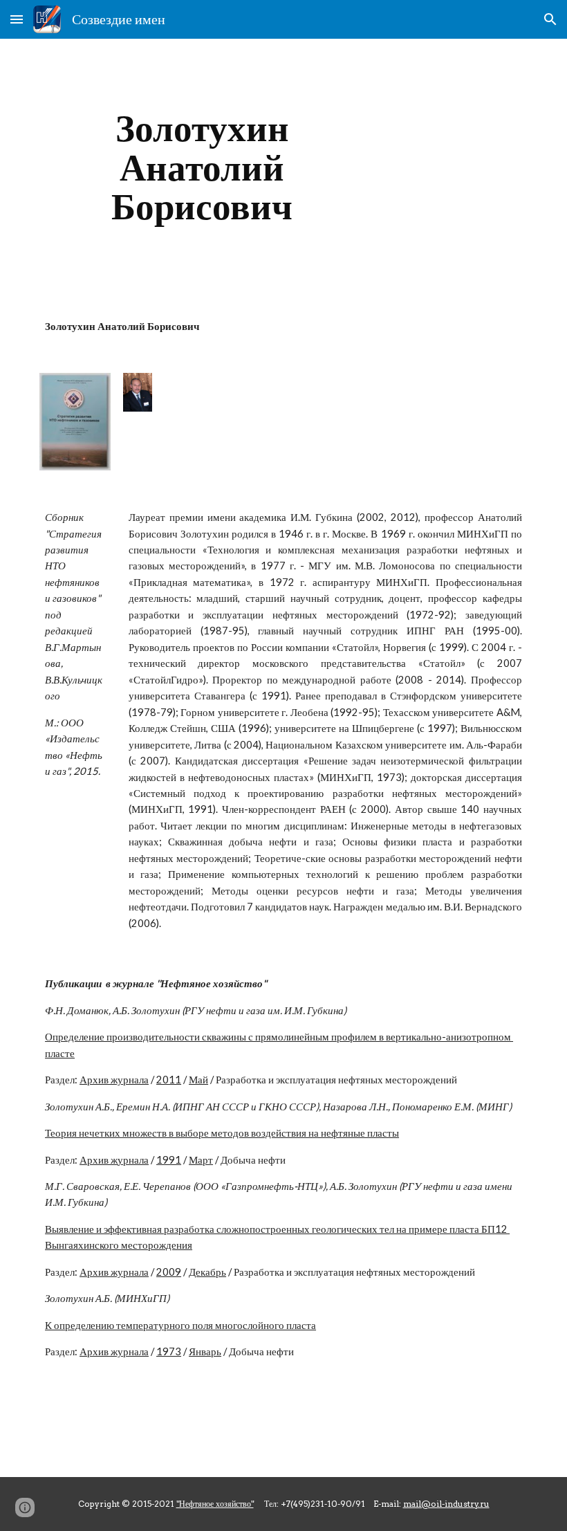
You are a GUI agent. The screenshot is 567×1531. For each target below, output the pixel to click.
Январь (205, 1351)
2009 (168, 1272)
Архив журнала (114, 1079)
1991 (168, 1160)
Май (198, 1079)
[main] (202, 167)
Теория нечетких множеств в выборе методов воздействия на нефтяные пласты (222, 1133)
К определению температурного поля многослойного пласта (180, 1325)
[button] (16, 19)
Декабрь (207, 1272)
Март (201, 1160)
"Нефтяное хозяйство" (215, 1503)
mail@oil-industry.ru (446, 1503)
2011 (168, 1079)
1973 (168, 1351)
